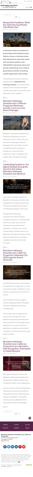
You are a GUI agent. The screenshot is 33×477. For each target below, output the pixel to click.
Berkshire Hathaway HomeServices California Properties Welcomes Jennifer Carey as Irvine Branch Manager (14, 105)
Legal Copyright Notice (17, 464)
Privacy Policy (3, 464)
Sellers (27, 424)
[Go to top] (29, 418)
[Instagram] (12, 446)
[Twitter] (8, 446)
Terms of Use (9, 464)
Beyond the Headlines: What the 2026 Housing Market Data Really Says (16, 24)
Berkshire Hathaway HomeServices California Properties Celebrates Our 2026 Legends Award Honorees (15, 255)
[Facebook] (5, 446)
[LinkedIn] (16, 446)
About (27, 428)
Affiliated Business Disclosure (6, 466)
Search (5, 424)
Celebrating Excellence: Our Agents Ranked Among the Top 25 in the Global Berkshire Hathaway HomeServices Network (16, 169)
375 (16, 16)
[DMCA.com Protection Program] (29, 464)
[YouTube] (23, 446)
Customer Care (14, 2)
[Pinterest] (20, 446)
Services (5, 428)
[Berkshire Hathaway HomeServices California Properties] (9, 6)
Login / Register (5, 2)
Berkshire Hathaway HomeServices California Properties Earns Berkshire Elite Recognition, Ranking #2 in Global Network (16, 346)
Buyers (16, 424)
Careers (16, 428)
